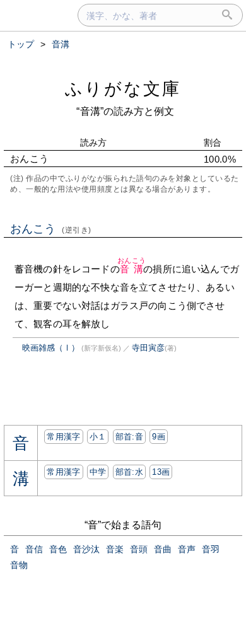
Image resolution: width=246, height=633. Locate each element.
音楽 (115, 549)
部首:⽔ (129, 472)
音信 (34, 549)
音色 (58, 549)
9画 (158, 436)
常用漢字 (63, 436)
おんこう (50, 229)
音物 (19, 565)
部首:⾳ (129, 436)
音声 (187, 549)
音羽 (211, 549)
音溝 (131, 269)
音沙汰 (86, 549)
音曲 (163, 549)
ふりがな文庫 (123, 88)
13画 (161, 472)
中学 (98, 472)
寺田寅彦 (148, 347)
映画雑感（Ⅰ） (50, 347)
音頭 (139, 549)
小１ (98, 436)
